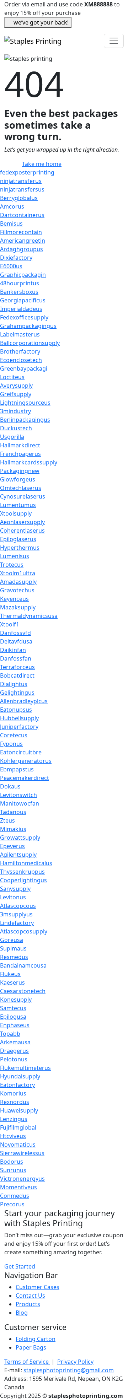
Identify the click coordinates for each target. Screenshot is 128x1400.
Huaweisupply (19, 1110)
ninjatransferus (21, 181)
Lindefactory (17, 923)
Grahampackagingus (28, 326)
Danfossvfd (15, 633)
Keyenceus (14, 599)
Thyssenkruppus (22, 872)
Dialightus (13, 684)
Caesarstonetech (23, 991)
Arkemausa (15, 1042)
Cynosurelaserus (22, 496)
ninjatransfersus (22, 189)
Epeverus (12, 846)
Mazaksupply (18, 607)
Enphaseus (15, 1025)
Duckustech (16, 428)
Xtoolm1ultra (17, 573)
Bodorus (11, 1161)
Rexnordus (14, 1102)
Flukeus (10, 974)
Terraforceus (17, 667)
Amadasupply (18, 582)
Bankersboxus (19, 292)
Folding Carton (35, 1339)
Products (28, 1304)
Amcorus (12, 206)
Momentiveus (18, 1187)
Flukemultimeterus (25, 1068)
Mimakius (13, 829)
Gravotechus (17, 590)
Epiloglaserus (18, 539)
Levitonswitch (18, 795)
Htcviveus (13, 1136)
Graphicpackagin (23, 275)
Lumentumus (18, 505)
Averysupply (16, 385)
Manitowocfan (19, 803)
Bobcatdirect (17, 675)
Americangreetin (22, 240)
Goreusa (11, 940)
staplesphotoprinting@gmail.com (68, 1370)
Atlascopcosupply (23, 931)
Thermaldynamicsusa (29, 616)
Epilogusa (13, 1017)
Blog (22, 1312)
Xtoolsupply (16, 513)
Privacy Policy (75, 1362)
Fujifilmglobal (18, 1127)
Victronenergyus (22, 1179)
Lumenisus (14, 556)
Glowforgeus (17, 479)
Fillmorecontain (21, 232)
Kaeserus (12, 982)
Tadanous (13, 812)
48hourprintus (19, 283)
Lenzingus (13, 1119)
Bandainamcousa (23, 965)
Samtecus (13, 1008)
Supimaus (13, 948)
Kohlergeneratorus (26, 761)
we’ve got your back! (41, 22)
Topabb (10, 1034)
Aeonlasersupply (22, 522)
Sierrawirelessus (22, 1153)
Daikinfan (13, 650)
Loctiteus (12, 377)
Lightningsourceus (25, 402)
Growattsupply (20, 837)
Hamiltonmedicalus (26, 863)
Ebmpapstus (17, 769)
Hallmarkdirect (20, 445)
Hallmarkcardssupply (28, 462)
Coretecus (13, 735)
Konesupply (16, 999)
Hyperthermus (19, 547)
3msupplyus (16, 914)
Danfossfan (15, 658)
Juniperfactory (19, 727)
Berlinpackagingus (25, 420)
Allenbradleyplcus (24, 701)
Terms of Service (27, 1362)
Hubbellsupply (19, 718)
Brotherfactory (20, 351)
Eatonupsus (16, 710)
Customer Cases (37, 1287)
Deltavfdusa (16, 641)
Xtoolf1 (9, 624)
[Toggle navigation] (114, 41)
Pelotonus (13, 1059)
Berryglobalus (19, 198)
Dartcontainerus (22, 215)
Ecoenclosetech (21, 360)
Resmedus (14, 957)
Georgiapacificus (23, 300)
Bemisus (11, 223)
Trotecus (11, 565)
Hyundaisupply (20, 1076)
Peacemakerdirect (24, 778)
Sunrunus (13, 1170)
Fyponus (11, 744)
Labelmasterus (20, 334)
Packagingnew (19, 471)
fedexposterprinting (27, 172)
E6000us (11, 266)
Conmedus (14, 1196)
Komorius (13, 1093)
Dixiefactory (16, 258)
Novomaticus (18, 1144)
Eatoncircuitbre (21, 752)
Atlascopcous (18, 906)
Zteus (7, 820)
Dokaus (10, 786)
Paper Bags (31, 1347)
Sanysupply (15, 889)
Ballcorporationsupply (30, 343)
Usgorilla (12, 437)
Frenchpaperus (20, 454)
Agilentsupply (18, 854)
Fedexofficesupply (24, 317)
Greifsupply (15, 394)
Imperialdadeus (21, 309)
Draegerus (14, 1051)
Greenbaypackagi (23, 368)
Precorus (12, 1204)
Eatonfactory (17, 1085)
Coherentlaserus (22, 530)
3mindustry (15, 411)
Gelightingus (17, 692)
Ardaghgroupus (21, 249)
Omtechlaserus (20, 488)
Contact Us (30, 1295)
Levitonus (13, 897)
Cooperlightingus (23, 880)
